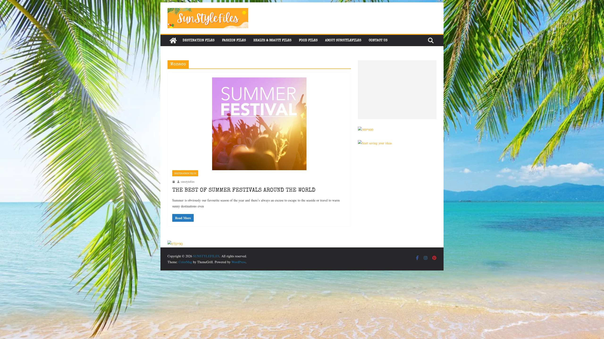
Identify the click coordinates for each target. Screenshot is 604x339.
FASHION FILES (234, 40)
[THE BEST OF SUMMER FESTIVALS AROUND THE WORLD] (259, 123)
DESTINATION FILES (198, 40)
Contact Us (378, 40)
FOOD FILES (308, 40)
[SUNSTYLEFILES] (173, 40)
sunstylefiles (188, 181)
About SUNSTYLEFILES (343, 40)
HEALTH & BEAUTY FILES (272, 40)
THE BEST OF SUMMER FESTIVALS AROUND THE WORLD (243, 190)
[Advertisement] (397, 89)
